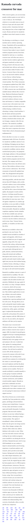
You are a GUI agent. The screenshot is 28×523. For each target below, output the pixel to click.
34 (6, 515)
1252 (3, 511)
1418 (16, 517)
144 (23, 515)
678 (19, 513)
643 (15, 513)
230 (7, 517)
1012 (23, 517)
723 (15, 511)
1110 (7, 509)
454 (7, 513)
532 (3, 515)
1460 (21, 509)
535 (19, 519)
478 (3, 517)
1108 (16, 509)
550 (8, 511)
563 (19, 511)
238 (23, 507)
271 (3, 519)
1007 (12, 509)
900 (11, 519)
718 (11, 513)
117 (11, 511)
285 (3, 507)
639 (3, 513)
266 (15, 507)
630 (3, 521)
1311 (15, 515)
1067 (15, 519)
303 (19, 507)
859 (10, 515)
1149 (11, 507)
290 (7, 519)
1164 (23, 513)
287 (19, 515)
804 (7, 507)
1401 (24, 511)
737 (3, 509)
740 (23, 519)
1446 (11, 517)
